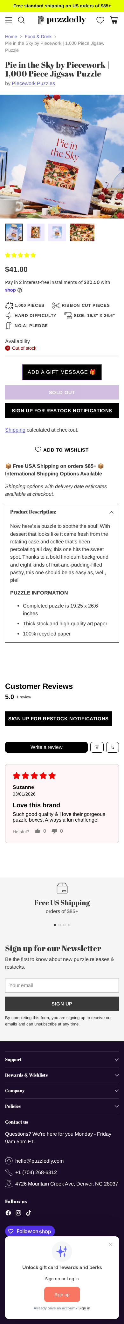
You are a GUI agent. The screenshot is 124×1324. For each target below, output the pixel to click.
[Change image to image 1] (14, 232)
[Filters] (97, 747)
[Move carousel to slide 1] (55, 925)
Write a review (47, 747)
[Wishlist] (100, 20)
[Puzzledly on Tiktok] (28, 1214)
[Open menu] (8, 20)
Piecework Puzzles (33, 83)
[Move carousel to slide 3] (64, 925)
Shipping (15, 430)
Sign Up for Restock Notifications (62, 410)
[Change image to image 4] (82, 232)
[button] (20, 255)
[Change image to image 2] (36, 232)
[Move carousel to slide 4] (69, 925)
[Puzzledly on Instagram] (18, 1214)
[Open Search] (21, 20)
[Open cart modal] (113, 20)
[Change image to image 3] (57, 232)
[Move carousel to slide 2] (60, 925)
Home (11, 36)
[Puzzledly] (62, 20)
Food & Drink (38, 36)
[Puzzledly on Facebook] (8, 1214)
